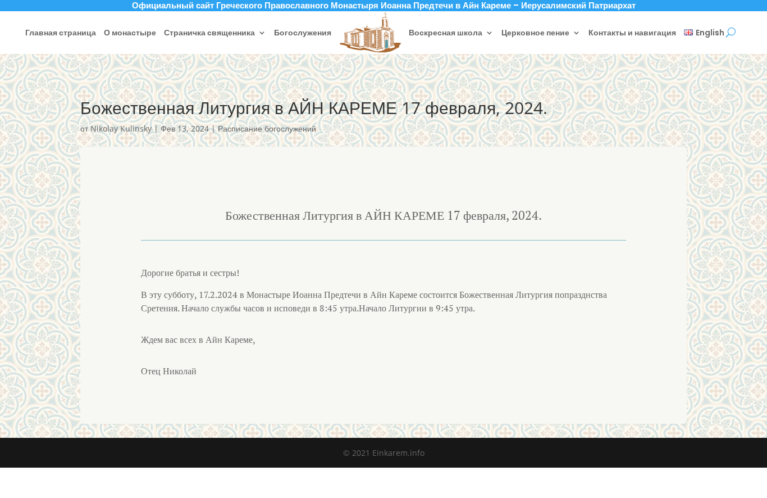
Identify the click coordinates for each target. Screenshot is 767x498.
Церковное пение (535, 32)
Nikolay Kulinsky (121, 128)
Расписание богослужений (267, 128)
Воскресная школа (445, 32)
